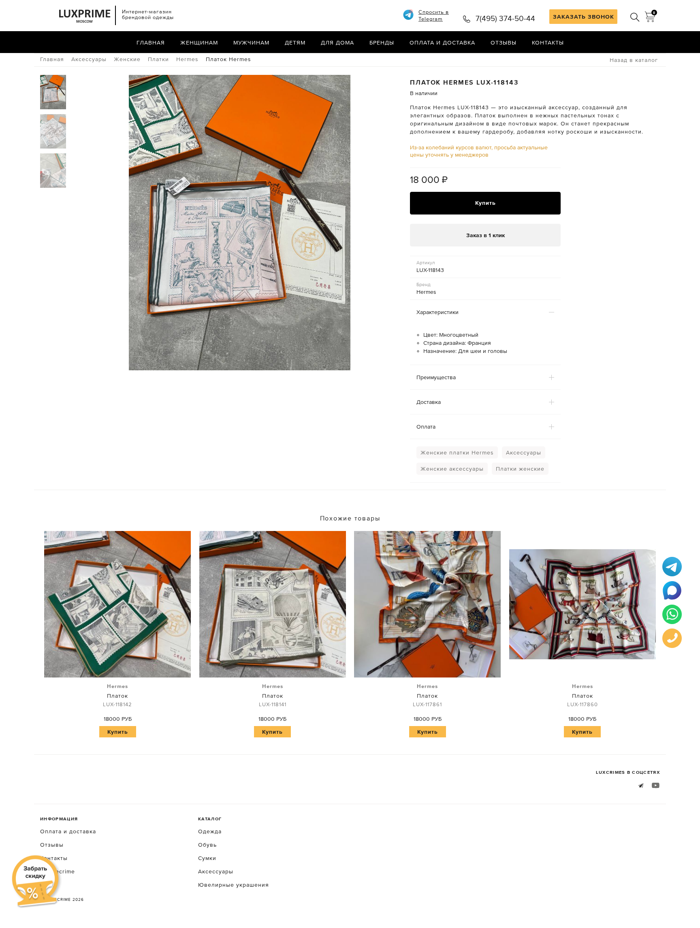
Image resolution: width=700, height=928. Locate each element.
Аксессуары (523, 452)
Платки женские (520, 468)
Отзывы (503, 42)
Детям (295, 42)
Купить (485, 203)
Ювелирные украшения (233, 884)
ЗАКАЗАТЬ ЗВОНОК (583, 16)
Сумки (207, 858)
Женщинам (199, 42)
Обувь (207, 844)
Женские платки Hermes (457, 452)
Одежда (210, 831)
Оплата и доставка (442, 42)
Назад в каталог (634, 60)
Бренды (381, 42)
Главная (151, 42)
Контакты (548, 42)
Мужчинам (251, 42)
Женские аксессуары (452, 468)
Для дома (337, 42)
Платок (117, 695)
